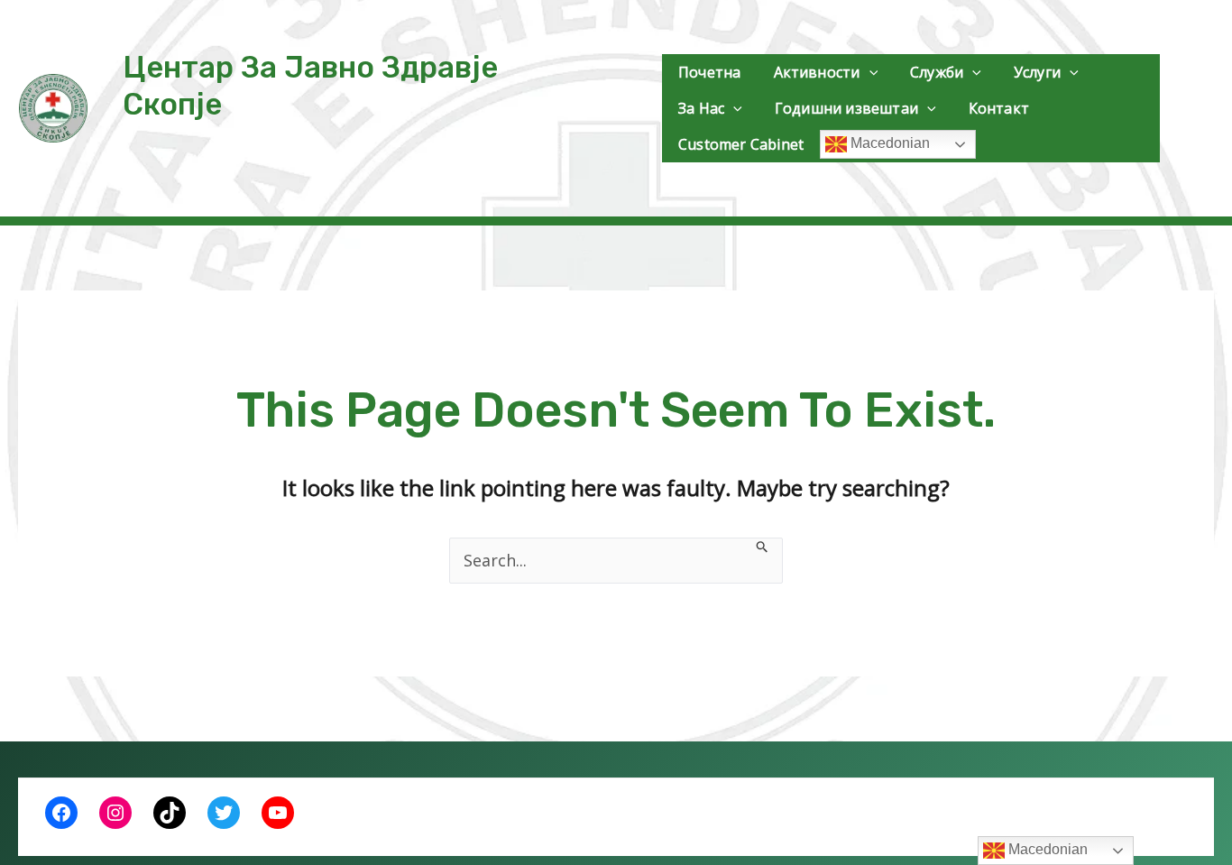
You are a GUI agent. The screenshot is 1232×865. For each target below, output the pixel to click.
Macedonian (888, 143)
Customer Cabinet (741, 144)
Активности (817, 72)
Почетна (709, 72)
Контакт (999, 108)
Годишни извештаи (846, 108)
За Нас (701, 108)
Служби (936, 72)
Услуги (1037, 72)
